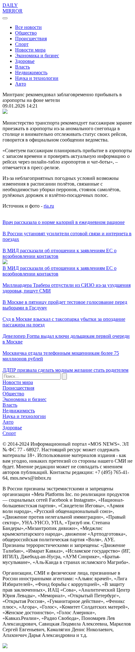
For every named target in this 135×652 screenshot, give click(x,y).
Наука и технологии (36, 78)
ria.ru (49, 206)
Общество (26, 33)
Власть (22, 67)
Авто (20, 83)
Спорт (22, 44)
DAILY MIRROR (13, 8)
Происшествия (31, 38)
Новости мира (30, 50)
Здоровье (25, 61)
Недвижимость (31, 72)
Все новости (28, 27)
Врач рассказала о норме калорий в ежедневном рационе (64, 222)
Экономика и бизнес (37, 55)
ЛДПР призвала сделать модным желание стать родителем (65, 370)
